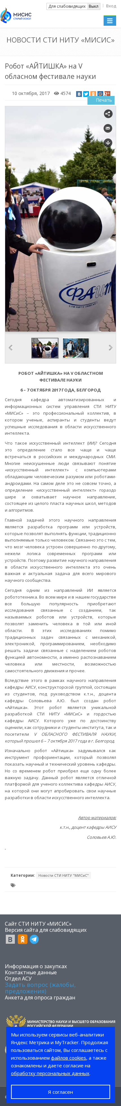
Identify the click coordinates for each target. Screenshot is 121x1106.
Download (108, 142)
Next (110, 348)
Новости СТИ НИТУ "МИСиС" (63, 875)
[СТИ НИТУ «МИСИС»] (16, 13)
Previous (10, 348)
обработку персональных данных (50, 1073)
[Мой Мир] (100, 94)
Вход (111, 6)
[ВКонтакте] (79, 94)
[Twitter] (86, 94)
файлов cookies (68, 1057)
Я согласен (60, 1092)
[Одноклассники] (93, 94)
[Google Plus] (107, 94)
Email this (108, 128)
